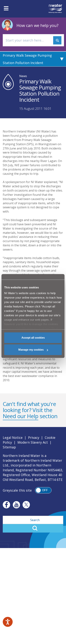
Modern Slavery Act (32, 442)
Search (33, 528)
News (23, 76)
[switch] (43, 490)
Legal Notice (13, 437)
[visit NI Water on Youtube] (16, 504)
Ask (57, 40)
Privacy (33, 437)
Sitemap (9, 447)
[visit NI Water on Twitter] (26, 504)
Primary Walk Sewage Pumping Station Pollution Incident (27, 59)
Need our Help (20, 416)
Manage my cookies (31, 349)
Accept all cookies (33, 337)
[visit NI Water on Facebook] (6, 504)
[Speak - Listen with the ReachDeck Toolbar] (8, 622)
